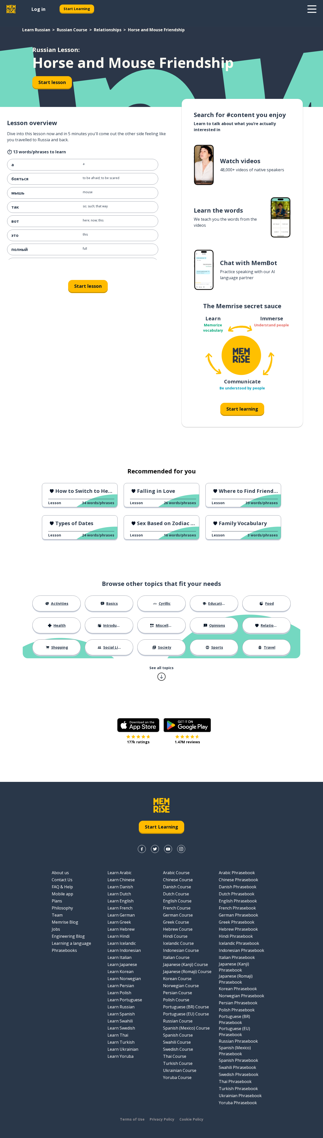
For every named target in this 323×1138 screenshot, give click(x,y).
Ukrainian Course (179, 1070)
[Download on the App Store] (138, 725)
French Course (177, 908)
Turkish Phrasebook (238, 1088)
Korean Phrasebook (238, 988)
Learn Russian (36, 30)
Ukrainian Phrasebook (240, 1095)
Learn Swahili (120, 1021)
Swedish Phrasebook (238, 1074)
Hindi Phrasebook (236, 936)
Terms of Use (132, 1119)
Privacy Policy (162, 1119)
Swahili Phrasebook (237, 1067)
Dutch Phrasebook (236, 894)
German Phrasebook (238, 915)
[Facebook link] (142, 849)
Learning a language (71, 943)
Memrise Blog (65, 922)
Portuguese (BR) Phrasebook (234, 1019)
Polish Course (176, 1000)
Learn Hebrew (120, 929)
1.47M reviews (187, 741)
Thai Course (174, 1056)
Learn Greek (119, 922)
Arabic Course (176, 872)
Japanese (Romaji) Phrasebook (236, 979)
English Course (177, 901)
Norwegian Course (181, 985)
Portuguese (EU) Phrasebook (234, 1031)
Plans (57, 901)
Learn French (119, 908)
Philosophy (62, 908)
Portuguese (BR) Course (186, 1007)
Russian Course (72, 30)
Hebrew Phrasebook (238, 929)
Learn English (120, 901)
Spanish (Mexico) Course (186, 1028)
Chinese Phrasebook (238, 880)
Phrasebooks (64, 950)
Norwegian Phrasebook (241, 996)
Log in (38, 9)
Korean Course (177, 978)
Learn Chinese (121, 880)
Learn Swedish (121, 1028)
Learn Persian (120, 985)
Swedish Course (178, 1049)
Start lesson (52, 82)
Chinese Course (178, 880)
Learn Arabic (119, 872)
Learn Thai (117, 1035)
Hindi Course (175, 936)
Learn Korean (120, 971)
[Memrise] (11, 9)
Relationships (107, 30)
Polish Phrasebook (237, 1010)
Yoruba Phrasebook (238, 1102)
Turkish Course (178, 1063)
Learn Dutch (119, 894)
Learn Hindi (118, 936)
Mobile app (62, 894)
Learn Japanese (122, 964)
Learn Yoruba (120, 1056)
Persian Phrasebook (238, 1003)
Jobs (56, 929)
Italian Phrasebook (237, 957)
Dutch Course (176, 894)
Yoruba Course (177, 1077)
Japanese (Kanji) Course (185, 964)
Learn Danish (120, 887)
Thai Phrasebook (235, 1081)
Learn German (121, 915)
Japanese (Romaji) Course (187, 971)
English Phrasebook (238, 901)
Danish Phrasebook (237, 887)
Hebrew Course (178, 929)
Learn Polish (119, 992)
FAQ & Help (62, 887)
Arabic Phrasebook (237, 872)
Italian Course (176, 957)
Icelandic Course (178, 943)
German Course (178, 915)
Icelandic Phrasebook (239, 943)
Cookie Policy (191, 1119)
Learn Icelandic (121, 943)
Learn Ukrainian (122, 1049)
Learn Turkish (120, 1042)
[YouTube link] (168, 849)
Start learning (242, 409)
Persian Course (177, 992)
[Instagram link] (181, 849)
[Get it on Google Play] (187, 725)
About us (60, 872)
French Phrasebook (237, 908)
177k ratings (138, 741)
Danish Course (177, 887)
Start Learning (77, 8)
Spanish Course (178, 1035)
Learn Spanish (121, 1014)
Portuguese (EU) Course (186, 1014)
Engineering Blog (68, 936)
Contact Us (62, 880)
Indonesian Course (181, 950)
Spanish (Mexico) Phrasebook (235, 1051)
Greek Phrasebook (236, 922)
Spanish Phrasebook (238, 1060)
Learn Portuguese (124, 1000)
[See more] (312, 9)
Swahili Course (177, 1042)
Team (57, 915)
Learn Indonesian (124, 950)
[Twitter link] (155, 849)
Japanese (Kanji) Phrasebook (234, 967)
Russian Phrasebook (238, 1041)
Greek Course (176, 922)
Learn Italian (119, 957)
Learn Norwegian (124, 978)
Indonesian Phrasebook (241, 950)
